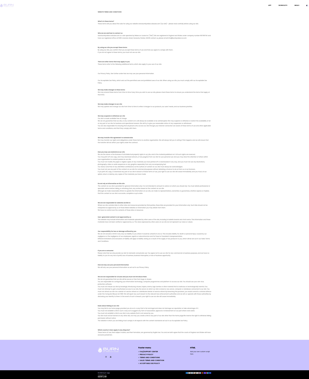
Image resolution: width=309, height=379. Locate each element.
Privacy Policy (105, 73)
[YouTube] (110, 357)
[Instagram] (106, 357)
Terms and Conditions (150, 357)
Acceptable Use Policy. (180, 321)
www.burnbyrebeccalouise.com (149, 24)
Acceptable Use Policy (150, 363)
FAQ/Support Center (149, 351)
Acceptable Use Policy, (108, 80)
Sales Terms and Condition (152, 360)
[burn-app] (7, 5)
